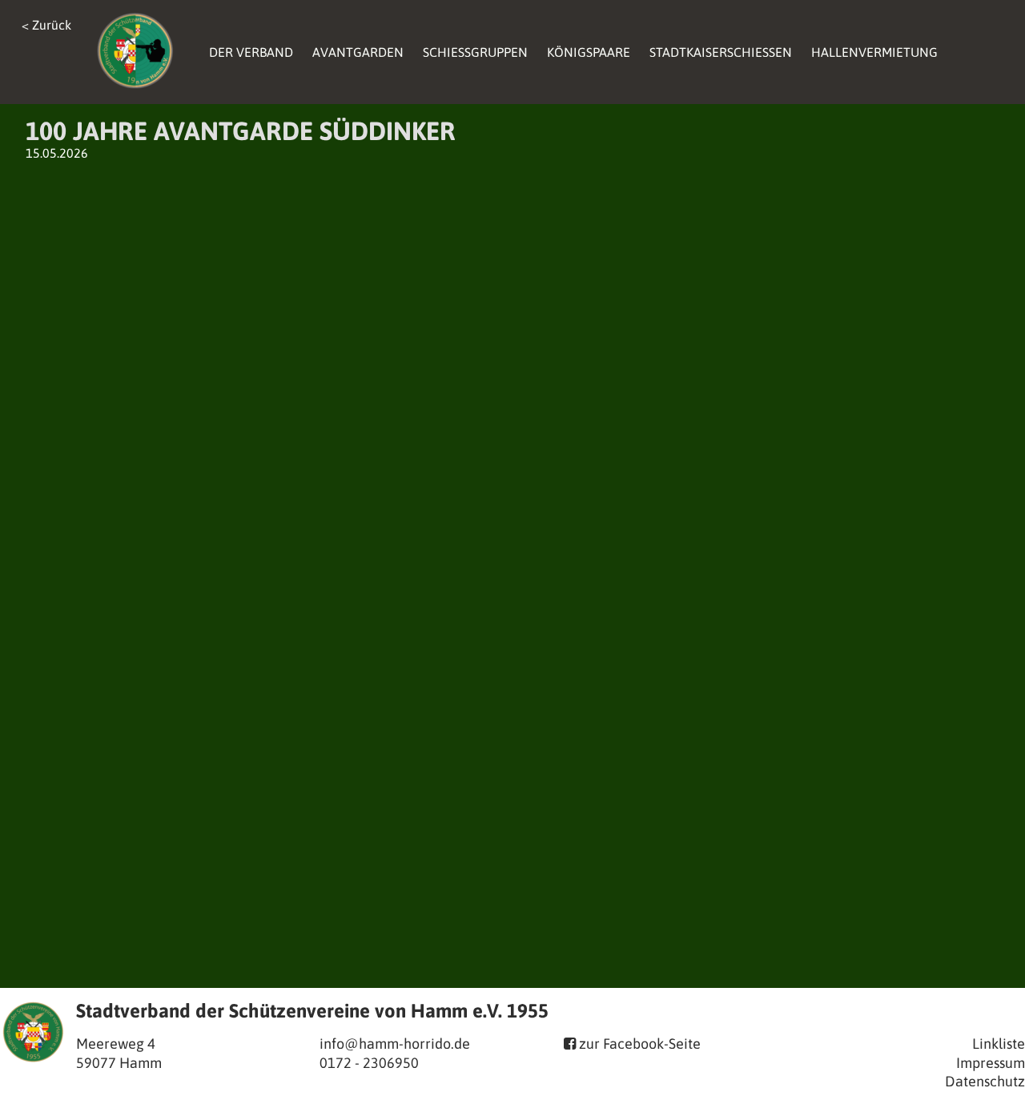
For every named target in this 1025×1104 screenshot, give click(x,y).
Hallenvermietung (874, 52)
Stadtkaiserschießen (720, 52)
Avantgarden (358, 52)
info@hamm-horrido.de (395, 1043)
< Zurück (46, 25)
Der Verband (251, 52)
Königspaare (588, 52)
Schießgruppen (475, 52)
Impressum (990, 1062)
